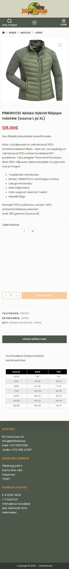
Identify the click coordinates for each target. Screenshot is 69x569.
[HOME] (3, 32)
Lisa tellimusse (44, 295)
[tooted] (34, 22)
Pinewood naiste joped (25, 322)
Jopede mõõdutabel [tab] (34, 339)
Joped (25, 318)
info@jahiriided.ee (13, 441)
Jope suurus (10, 224)
